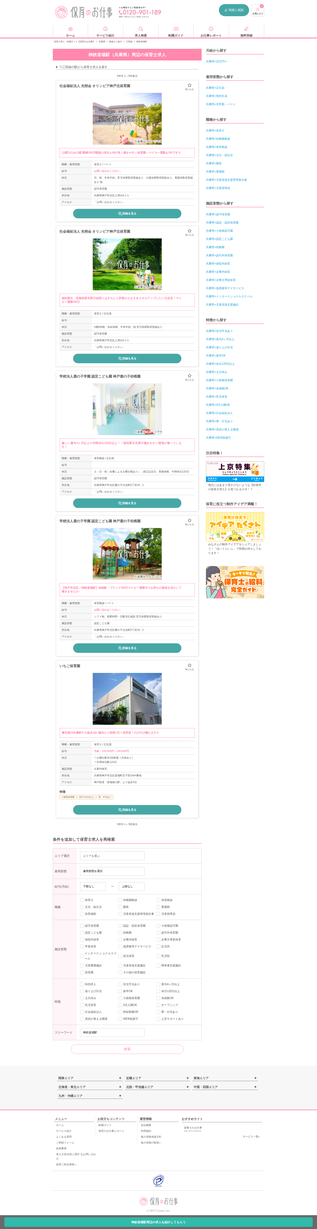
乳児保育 (90, 1005)
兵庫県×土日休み (216, 372)
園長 (126, 907)
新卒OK (128, 991)
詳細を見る (129, 213)
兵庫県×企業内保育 (218, 271)
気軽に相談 (236, 10)
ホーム (60, 1125)
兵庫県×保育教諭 (216, 147)
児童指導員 (168, 913)
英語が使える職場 (96, 1018)
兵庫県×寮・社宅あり (219, 421)
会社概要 (146, 1125)
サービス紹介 (64, 1130)
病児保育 (128, 956)
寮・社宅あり (169, 1011)
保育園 (89, 972)
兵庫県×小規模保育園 (219, 380)
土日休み (90, 998)
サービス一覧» (251, 1136)
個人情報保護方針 (151, 1136)
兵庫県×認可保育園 (218, 214)
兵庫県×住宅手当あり (219, 331)
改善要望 (61, 1148)
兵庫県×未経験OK (217, 388)
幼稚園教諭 (130, 900)
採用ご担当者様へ (66, 1164)
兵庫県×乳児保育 (216, 396)
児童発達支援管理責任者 (138, 913)
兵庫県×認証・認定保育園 (222, 222)
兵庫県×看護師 (215, 171)
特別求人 (90, 984)
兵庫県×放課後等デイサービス (225, 288)
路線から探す (115, 41)
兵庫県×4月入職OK (218, 404)
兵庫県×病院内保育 (218, 263)
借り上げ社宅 (93, 991)
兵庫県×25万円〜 (217, 61)
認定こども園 (93, 932)
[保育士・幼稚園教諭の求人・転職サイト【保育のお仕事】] (84, 12)
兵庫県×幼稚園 (215, 247)
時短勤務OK (130, 1011)
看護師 (165, 907)
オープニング (169, 1005)
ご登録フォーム (65, 1142)
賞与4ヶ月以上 (170, 984)
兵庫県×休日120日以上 (220, 363)
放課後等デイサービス (137, 946)
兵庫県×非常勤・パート (221, 104)
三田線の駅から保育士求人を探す (85, 67)
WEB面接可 (130, 1018)
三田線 (129, 41)
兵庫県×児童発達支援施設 (222, 304)
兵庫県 (102, 41)
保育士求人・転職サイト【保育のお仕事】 (74, 41)
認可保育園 (92, 925)
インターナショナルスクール (101, 956)
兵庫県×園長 (214, 163)
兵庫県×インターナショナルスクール (229, 296)
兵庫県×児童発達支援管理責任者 (226, 179)
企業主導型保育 (171, 939)
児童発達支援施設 (134, 965)
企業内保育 (130, 939)
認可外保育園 (169, 932)
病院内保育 (92, 939)
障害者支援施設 (171, 965)
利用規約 (146, 1130)
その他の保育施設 (134, 972)
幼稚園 (127, 932)
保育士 (89, 900)
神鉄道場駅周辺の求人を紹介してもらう (158, 1222)
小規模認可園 (169, 925)
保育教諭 (167, 900)
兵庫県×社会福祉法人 (219, 413)
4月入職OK (130, 1005)
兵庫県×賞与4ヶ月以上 (220, 339)
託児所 (165, 946)
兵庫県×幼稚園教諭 (218, 138)
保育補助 (90, 913)
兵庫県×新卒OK (216, 355)
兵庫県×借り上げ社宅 (219, 347)
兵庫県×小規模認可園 (219, 230)
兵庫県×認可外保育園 (219, 255)
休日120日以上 (170, 991)
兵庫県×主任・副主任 (219, 155)
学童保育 (90, 946)
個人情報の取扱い (151, 1142)
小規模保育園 (131, 998)
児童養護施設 (93, 965)
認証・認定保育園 (134, 925)
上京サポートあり (172, 1018)
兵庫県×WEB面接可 (218, 437)
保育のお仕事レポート (111, 1130)
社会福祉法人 (93, 1011)
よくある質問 (64, 1136)
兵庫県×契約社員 (216, 96)
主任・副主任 (93, 907)
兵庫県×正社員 (215, 87)
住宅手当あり (131, 984)
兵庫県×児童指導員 (218, 188)
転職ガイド (105, 1125)
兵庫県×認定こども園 (219, 239)
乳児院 (165, 956)
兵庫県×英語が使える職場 (222, 429)
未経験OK (167, 998)
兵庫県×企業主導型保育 (221, 280)
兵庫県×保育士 (215, 130)
